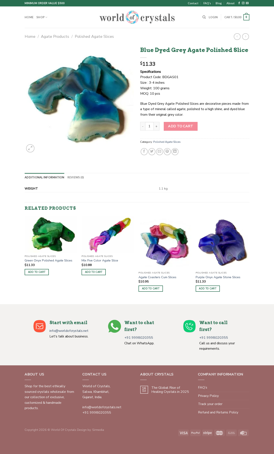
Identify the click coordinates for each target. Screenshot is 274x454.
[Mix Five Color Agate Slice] (108, 234)
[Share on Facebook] (144, 151)
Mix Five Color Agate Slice (100, 260)
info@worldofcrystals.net (68, 330)
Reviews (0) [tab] (75, 177)
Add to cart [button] (37, 272)
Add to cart (180, 126)
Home (29, 17)
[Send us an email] (247, 3)
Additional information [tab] (44, 177)
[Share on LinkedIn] (175, 151)
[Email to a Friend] (159, 151)
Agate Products (55, 36)
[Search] (204, 17)
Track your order (210, 404)
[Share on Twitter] (151, 151)
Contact (193, 3)
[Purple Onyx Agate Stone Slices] (222, 242)
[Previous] (25, 260)
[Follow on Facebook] (239, 3)
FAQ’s (207, 3)
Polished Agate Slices (94, 36)
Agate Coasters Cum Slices (157, 277)
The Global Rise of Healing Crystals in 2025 (170, 390)
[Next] (248, 260)
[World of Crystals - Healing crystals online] (137, 17)
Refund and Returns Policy (218, 412)
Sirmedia (98, 430)
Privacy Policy (208, 395)
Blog (219, 3)
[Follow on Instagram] (243, 3)
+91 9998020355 (138, 337)
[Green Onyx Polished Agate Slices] (51, 234)
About (230, 3)
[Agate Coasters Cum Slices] (164, 242)
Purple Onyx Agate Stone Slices (218, 277)
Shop (40, 17)
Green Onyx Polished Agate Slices (48, 260)
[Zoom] (30, 148)
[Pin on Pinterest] (167, 151)
